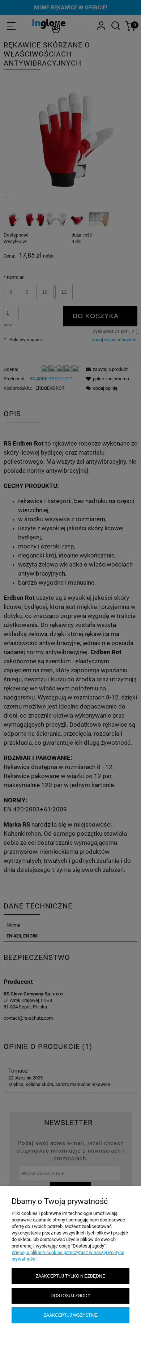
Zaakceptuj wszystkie (71, 1315)
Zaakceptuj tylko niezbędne (70, 1276)
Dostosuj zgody (70, 1295)
